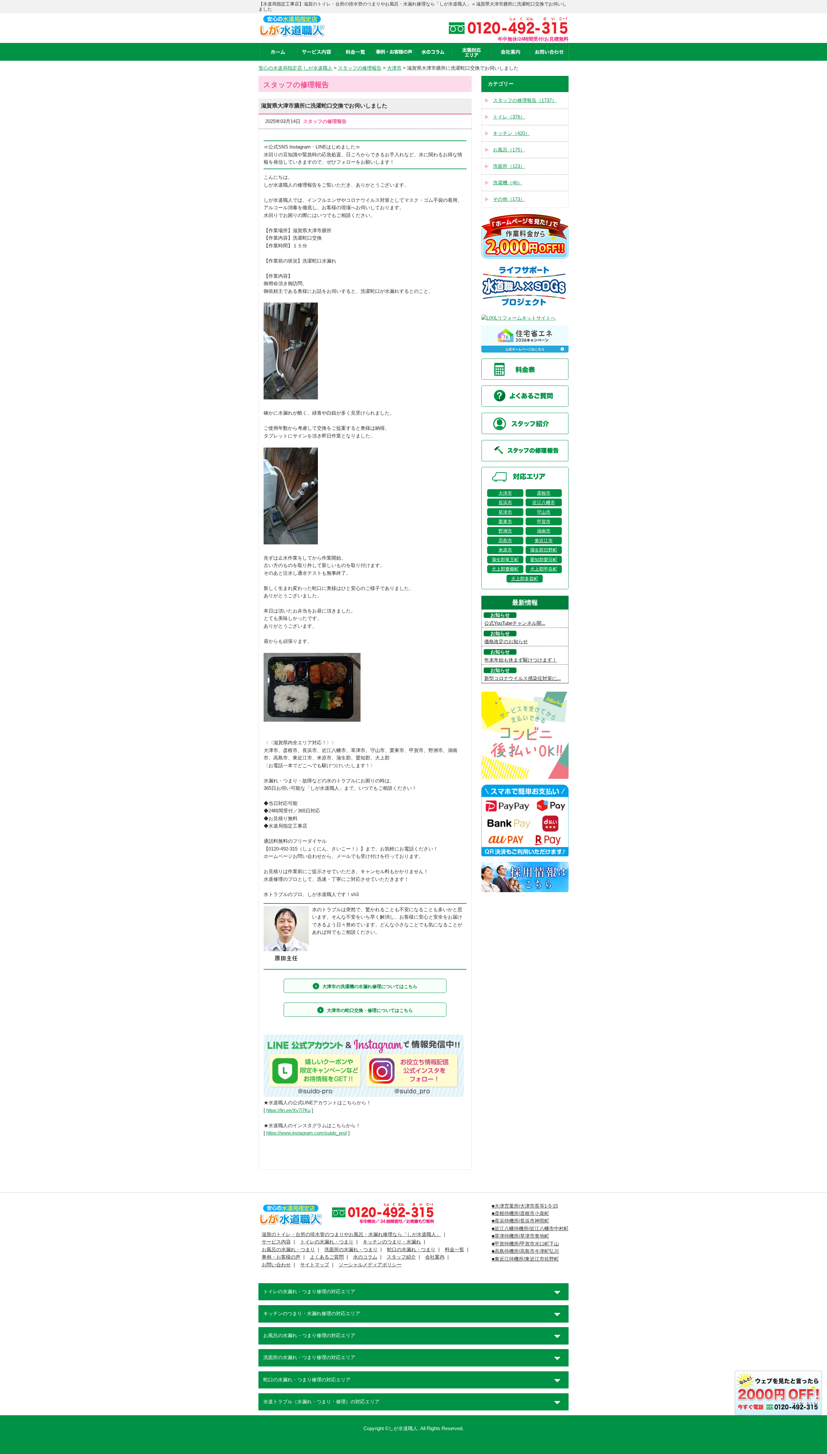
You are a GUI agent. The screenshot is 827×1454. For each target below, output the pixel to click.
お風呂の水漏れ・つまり (288, 1249)
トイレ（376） (509, 116)
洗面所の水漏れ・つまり (351, 1249)
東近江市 (544, 540)
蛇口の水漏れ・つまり (411, 1249)
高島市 (505, 540)
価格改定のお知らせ (506, 641)
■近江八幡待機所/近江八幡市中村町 (530, 1228)
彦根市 (543, 493)
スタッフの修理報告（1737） (525, 100)
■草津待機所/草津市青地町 (520, 1236)
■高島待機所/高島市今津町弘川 (525, 1251)
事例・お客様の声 (281, 1257)
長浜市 (505, 502)
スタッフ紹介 (401, 1257)
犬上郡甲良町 (543, 569)
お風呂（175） (509, 149)
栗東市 (505, 521)
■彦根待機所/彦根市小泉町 (520, 1213)
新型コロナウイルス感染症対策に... (522, 678)
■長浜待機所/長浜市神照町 (520, 1220)
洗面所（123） (509, 166)
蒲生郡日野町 (543, 549)
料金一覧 (454, 1249)
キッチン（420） (511, 133)
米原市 (505, 549)
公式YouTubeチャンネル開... (514, 623)
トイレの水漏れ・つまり (326, 1241)
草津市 (505, 512)
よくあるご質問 (327, 1257)
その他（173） (509, 199)
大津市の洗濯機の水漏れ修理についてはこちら (369, 986)
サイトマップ (314, 1264)
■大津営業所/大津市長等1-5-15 (525, 1206)
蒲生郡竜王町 (505, 559)
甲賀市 (543, 521)
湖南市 (543, 530)
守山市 (543, 512)
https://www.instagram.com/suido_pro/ (306, 1133)
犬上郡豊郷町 (505, 569)
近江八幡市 (543, 502)
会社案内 (435, 1257)
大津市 (505, 493)
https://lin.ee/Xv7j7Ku (288, 1110)
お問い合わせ (276, 1264)
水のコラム (365, 1257)
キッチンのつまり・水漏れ (392, 1241)
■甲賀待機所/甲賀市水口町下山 (525, 1243)
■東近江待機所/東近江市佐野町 (525, 1259)
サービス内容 (276, 1241)
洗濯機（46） (507, 182)
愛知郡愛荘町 (543, 559)
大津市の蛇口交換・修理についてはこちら (370, 1010)
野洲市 (505, 530)
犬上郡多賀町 (524, 578)
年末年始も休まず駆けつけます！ (520, 660)
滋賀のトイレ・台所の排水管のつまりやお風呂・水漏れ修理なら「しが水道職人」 (351, 1234)
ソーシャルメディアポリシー (370, 1264)
